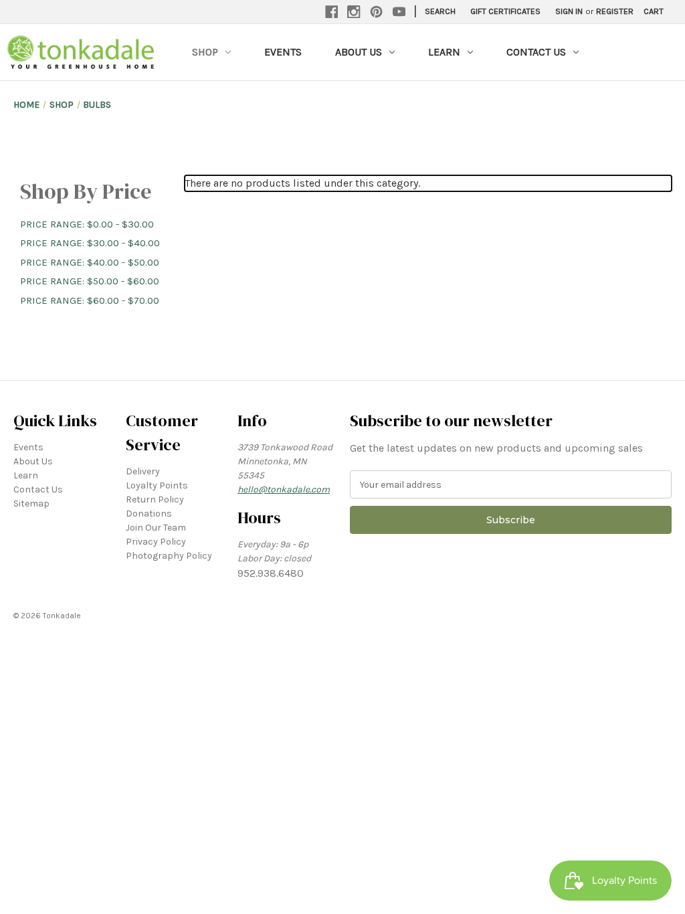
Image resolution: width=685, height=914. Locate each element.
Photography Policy (169, 555)
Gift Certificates (505, 11)
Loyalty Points (157, 485)
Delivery (143, 471)
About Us (358, 51)
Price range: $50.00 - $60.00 (89, 281)
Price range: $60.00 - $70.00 (89, 300)
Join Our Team (156, 527)
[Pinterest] (376, 12)
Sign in (569, 11)
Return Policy (155, 499)
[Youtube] (399, 12)
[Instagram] (354, 12)
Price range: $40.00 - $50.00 (89, 262)
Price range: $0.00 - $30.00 (87, 224)
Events (283, 51)
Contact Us (536, 51)
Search (440, 11)
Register (614, 11)
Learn (444, 51)
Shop (205, 51)
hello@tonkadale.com (283, 489)
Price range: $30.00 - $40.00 (90, 243)
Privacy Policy (156, 541)
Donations (149, 513)
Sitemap (31, 503)
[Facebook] (331, 12)
